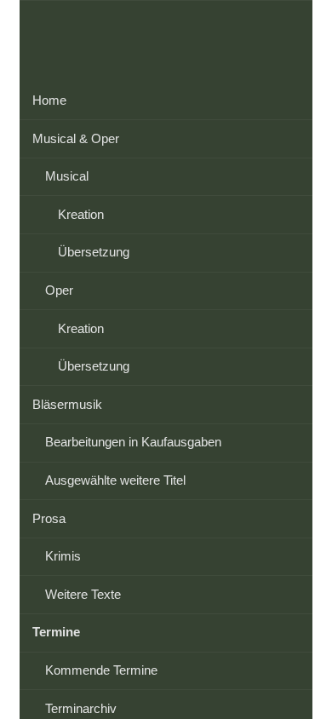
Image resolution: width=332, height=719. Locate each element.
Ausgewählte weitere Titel (115, 480)
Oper (59, 290)
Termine (56, 631)
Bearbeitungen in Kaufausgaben (133, 441)
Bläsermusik (67, 404)
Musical (67, 176)
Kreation (81, 214)
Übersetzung (93, 251)
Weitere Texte (83, 594)
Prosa (49, 518)
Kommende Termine (101, 670)
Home (49, 100)
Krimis (63, 556)
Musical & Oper (75, 138)
